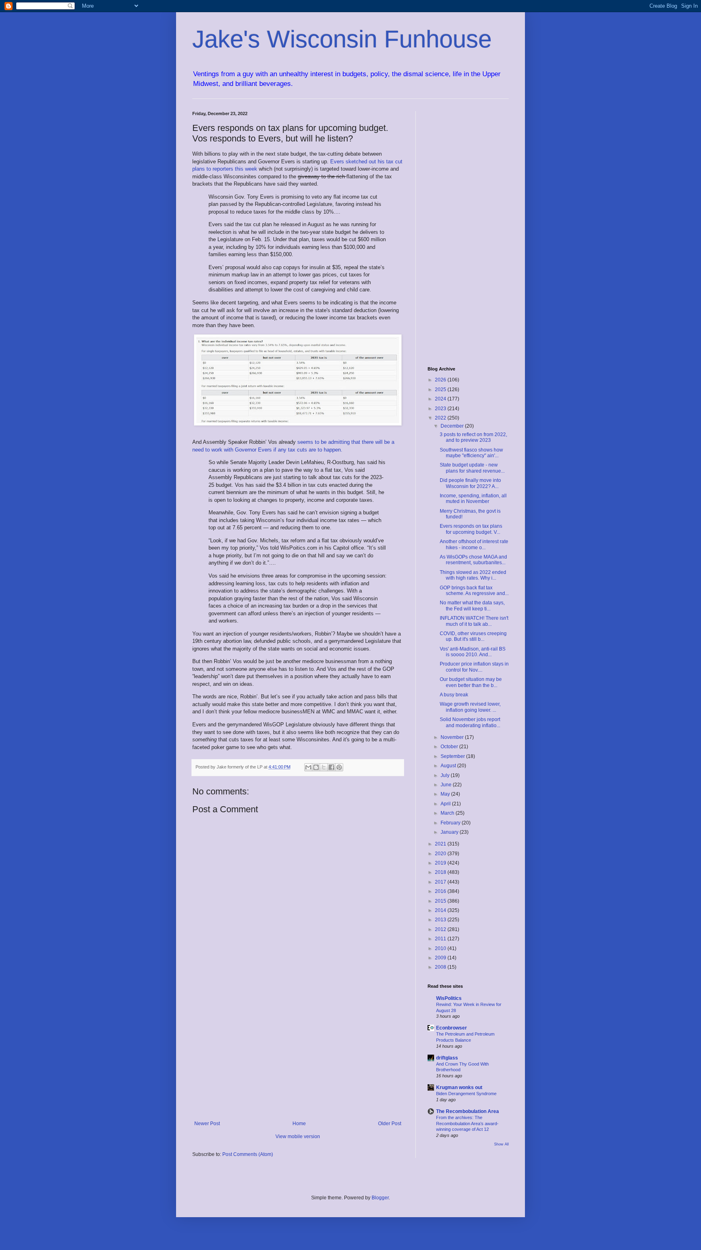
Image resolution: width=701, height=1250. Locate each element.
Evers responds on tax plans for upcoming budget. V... (471, 529)
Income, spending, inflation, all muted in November (473, 498)
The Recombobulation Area (467, 1111)
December (453, 426)
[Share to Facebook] (331, 767)
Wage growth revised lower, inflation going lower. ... (470, 707)
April (446, 804)
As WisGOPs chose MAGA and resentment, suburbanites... (473, 559)
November (453, 737)
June (447, 785)
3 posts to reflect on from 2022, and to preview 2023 (473, 437)
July (446, 775)
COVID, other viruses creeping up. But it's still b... (473, 636)
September (453, 756)
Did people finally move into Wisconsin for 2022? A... (470, 483)
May (446, 794)
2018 (441, 872)
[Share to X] (324, 767)
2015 (441, 901)
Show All (501, 1144)
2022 (441, 418)
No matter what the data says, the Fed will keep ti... (472, 605)
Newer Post (207, 1123)
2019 (441, 863)
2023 (441, 408)
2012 (441, 929)
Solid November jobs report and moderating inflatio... (470, 722)
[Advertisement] (297, 1054)
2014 (441, 910)
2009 (441, 958)
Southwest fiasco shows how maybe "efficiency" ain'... (471, 452)
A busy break (454, 695)
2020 (441, 853)
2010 (441, 948)
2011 (441, 939)
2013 (441, 920)
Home (299, 1123)
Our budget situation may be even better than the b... (471, 682)
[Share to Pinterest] (339, 767)
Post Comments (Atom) (247, 1154)
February (451, 823)
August (449, 765)
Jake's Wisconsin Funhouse (342, 39)
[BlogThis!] (316, 767)
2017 (441, 882)
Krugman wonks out (459, 1087)
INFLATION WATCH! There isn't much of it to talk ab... (474, 621)
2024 (441, 399)
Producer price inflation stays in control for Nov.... (474, 666)
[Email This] (308, 767)
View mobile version (297, 1136)
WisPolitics (449, 998)
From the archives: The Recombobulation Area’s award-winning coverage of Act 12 (467, 1123)
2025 (441, 389)
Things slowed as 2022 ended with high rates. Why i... (473, 575)
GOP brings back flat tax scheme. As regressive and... (474, 590)
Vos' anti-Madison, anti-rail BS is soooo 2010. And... (472, 651)
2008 (441, 967)
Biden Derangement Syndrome (466, 1093)
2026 (441, 380)
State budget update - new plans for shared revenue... (472, 467)
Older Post (389, 1123)
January (450, 832)
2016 (441, 891)
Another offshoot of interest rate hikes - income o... (474, 544)
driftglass (447, 1058)
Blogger (380, 1198)
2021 (441, 844)
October (450, 746)
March (448, 813)
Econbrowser (451, 1028)
